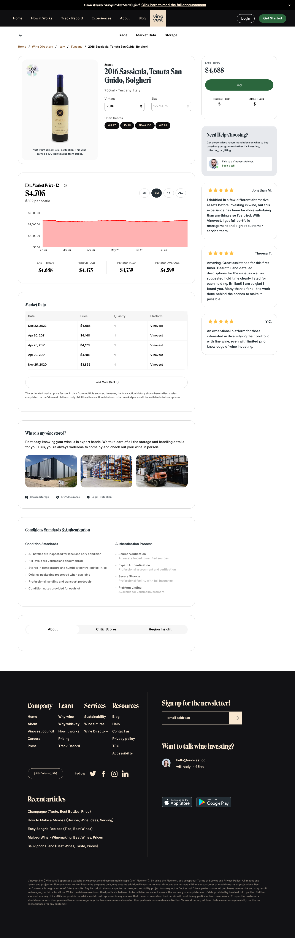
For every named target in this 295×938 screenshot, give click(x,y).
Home (17, 18)
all (180, 193)
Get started (272, 18)
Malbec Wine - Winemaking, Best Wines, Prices (65, 837)
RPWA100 (144, 125)
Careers (34, 739)
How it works (68, 731)
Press (32, 746)
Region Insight (160, 629)
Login (245, 18)
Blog (142, 18)
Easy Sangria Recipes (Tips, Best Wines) (60, 829)
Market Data (146, 35)
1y (168, 193)
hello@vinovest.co (190, 760)
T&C (115, 746)
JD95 (127, 125)
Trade (122, 35)
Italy (62, 46)
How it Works (41, 18)
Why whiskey (68, 724)
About (125, 18)
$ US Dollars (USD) (45, 773)
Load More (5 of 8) (107, 382)
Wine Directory (42, 46)
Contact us (121, 731)
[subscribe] (235, 718)
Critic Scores (106, 629)
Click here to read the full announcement (173, 5)
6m (157, 193)
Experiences (101, 18)
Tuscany (76, 46)
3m (144, 193)
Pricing (63, 739)
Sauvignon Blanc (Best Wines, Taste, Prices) (63, 846)
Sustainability (95, 717)
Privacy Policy (232, 881)
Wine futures (94, 724)
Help (116, 724)
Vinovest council (41, 731)
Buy (239, 84)
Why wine (66, 717)
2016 (110, 106)
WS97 (112, 125)
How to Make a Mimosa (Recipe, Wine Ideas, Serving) (70, 820)
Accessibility (122, 753)
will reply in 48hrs (190, 767)
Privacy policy (123, 739)
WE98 (163, 125)
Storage (171, 35)
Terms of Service (208, 881)
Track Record (72, 18)
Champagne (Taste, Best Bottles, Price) (59, 812)
